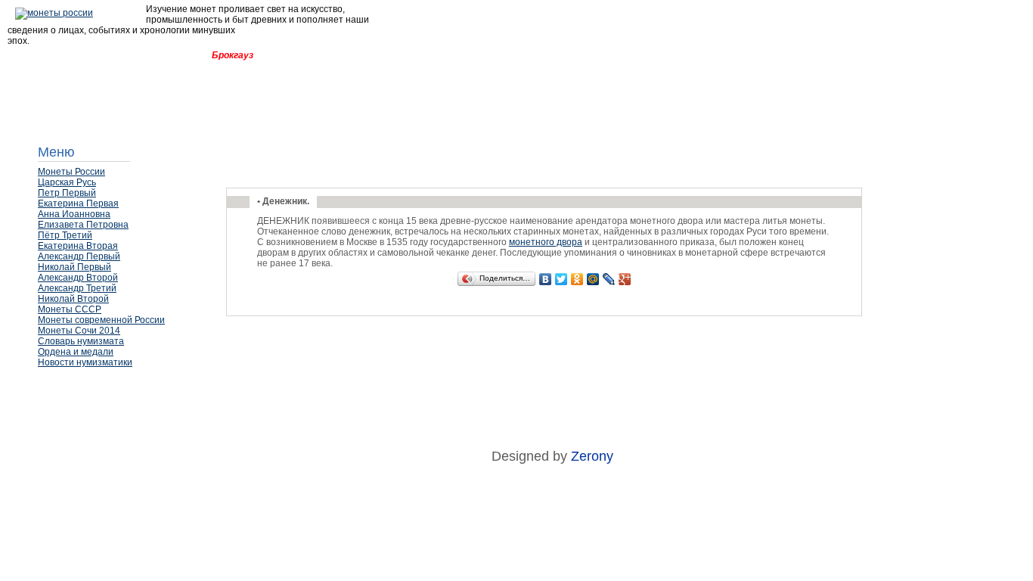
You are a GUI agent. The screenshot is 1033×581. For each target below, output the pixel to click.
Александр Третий (77, 288)
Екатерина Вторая (78, 246)
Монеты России (71, 171)
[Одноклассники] (577, 279)
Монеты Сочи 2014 (79, 330)
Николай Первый (74, 267)
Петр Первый (67, 193)
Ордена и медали (75, 351)
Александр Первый (79, 256)
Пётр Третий (65, 235)
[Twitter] (561, 279)
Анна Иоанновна (74, 214)
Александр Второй (78, 277)
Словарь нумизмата (81, 341)
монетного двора (545, 242)
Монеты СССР (69, 309)
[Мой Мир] (593, 279)
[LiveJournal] (609, 279)
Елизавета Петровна (83, 224)
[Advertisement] (113, 412)
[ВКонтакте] (546, 279)
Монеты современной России (101, 320)
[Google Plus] (625, 279)
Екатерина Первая (78, 203)
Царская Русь (67, 182)
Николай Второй (73, 299)
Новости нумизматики (85, 362)
